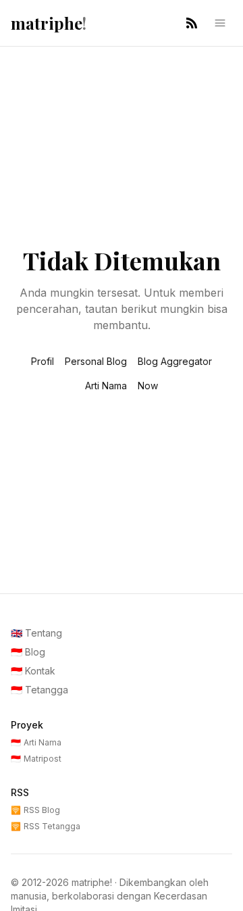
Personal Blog (96, 361)
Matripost (36, 759)
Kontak (33, 670)
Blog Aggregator (175, 361)
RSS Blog (35, 810)
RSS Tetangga (45, 826)
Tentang (36, 633)
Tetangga (39, 689)
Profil (42, 361)
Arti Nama (106, 385)
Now (148, 385)
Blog (28, 652)
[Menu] (220, 23)
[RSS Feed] (191, 23)
